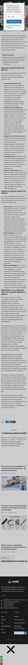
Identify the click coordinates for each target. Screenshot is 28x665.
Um (2, 623)
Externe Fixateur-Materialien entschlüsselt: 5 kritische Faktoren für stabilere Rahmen (13, 547)
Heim (2, 616)
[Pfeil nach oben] (1, 663)
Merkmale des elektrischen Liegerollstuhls (14, 57)
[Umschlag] (1, 660)
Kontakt (3, 632)
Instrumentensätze (19, 623)
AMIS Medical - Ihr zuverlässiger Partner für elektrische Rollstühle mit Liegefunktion (13, 62)
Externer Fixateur (19, 620)
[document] (14, 654)
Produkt (3, 620)
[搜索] (25, 632)
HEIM (2, 23)
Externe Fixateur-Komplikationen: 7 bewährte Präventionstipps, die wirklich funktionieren (13, 468)
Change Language (14, 21)
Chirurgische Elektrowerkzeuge (19, 627)
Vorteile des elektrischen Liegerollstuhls (13, 59)
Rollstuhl (16, 616)
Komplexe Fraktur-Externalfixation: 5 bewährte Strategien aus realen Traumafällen (14, 508)
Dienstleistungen (6, 626)
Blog (2, 629)
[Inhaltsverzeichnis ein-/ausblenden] (23, 55)
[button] (19, 3)
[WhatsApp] (1, 657)
